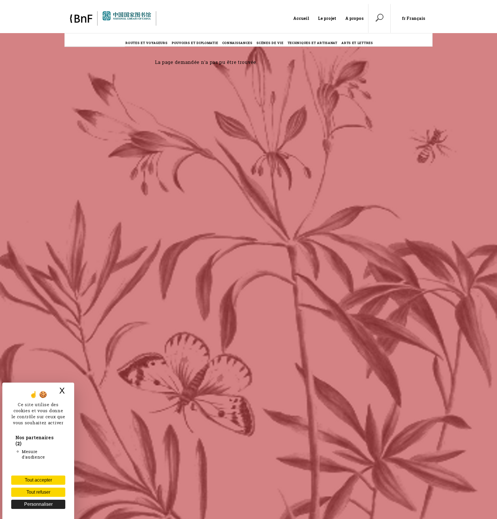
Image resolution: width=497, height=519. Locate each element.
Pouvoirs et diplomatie (195, 43)
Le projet (327, 18)
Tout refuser (38, 492)
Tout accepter (38, 480)
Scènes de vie (270, 43)
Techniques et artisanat (312, 43)
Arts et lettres (357, 43)
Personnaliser (38, 504)
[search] (379, 18)
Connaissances (237, 43)
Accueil (301, 18)
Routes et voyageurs (146, 43)
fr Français (413, 18)
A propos (354, 18)
